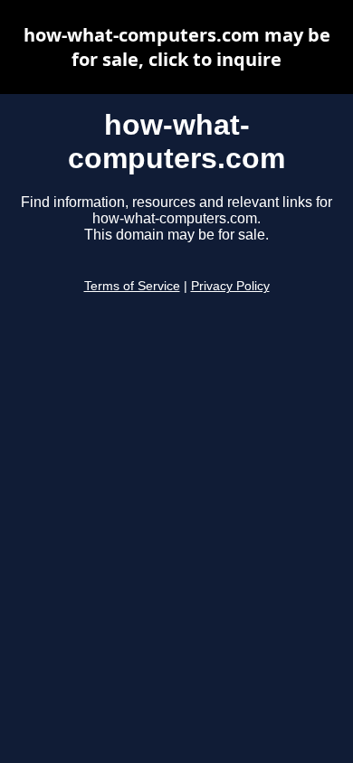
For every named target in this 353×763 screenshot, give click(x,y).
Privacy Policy (230, 286)
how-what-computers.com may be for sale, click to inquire (177, 47)
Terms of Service (132, 286)
